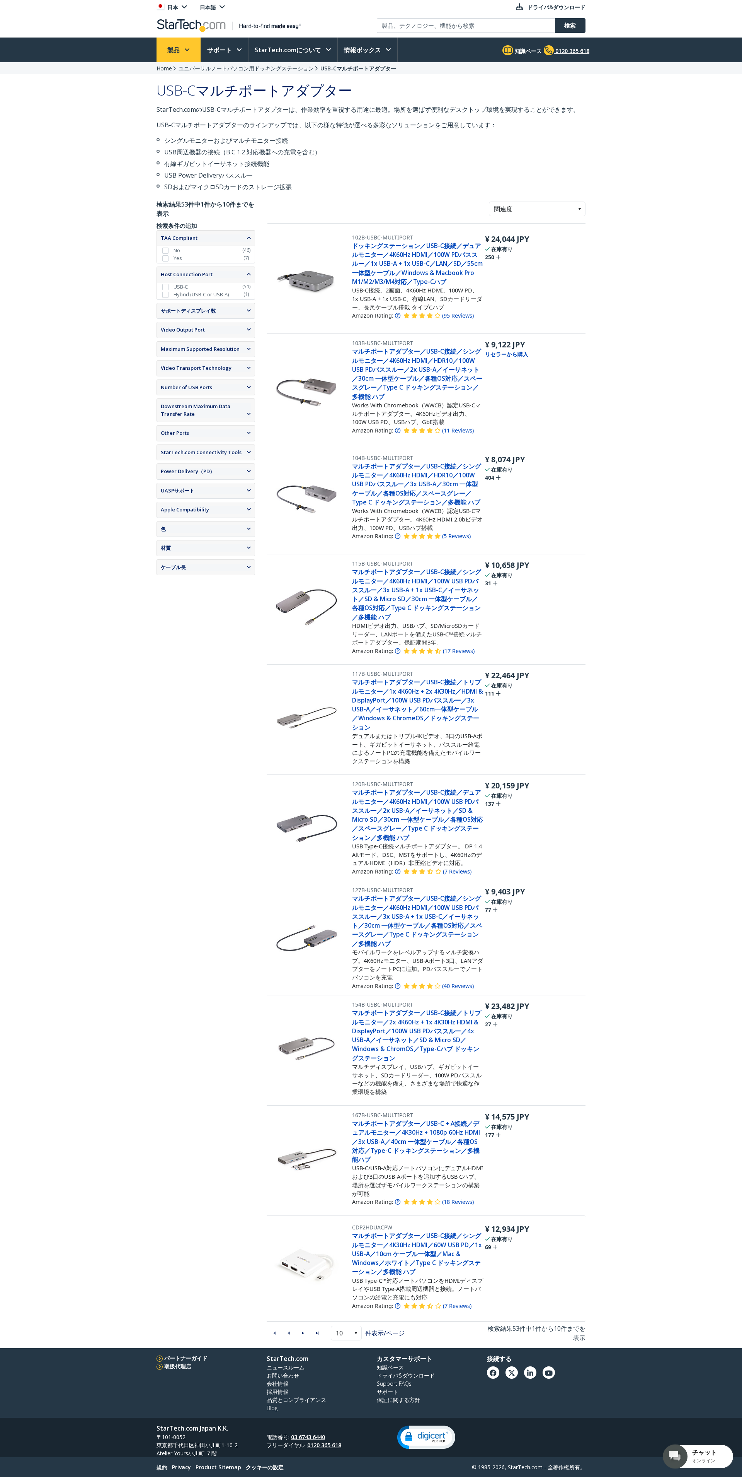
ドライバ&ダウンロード (406, 1375)
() (458, 315)
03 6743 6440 (308, 1437)
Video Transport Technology (196, 367)
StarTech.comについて (289, 50)
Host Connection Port (187, 274)
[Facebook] (493, 1372)
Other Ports (175, 432)
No (177, 250)
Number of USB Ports (186, 387)
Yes (178, 258)
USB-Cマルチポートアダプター (358, 68)
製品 (174, 50)
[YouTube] (549, 1372)
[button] (579, 209)
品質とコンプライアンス (296, 1399)
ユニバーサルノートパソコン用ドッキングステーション (246, 68)
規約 (162, 1467)
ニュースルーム (286, 1367)
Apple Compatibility (185, 509)
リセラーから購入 (506, 354)
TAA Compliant (179, 237)
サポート (220, 50)
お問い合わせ (283, 1375)
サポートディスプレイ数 (188, 310)
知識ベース (527, 51)
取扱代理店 (177, 1366)
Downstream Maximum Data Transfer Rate (195, 410)
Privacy (181, 1467)
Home (164, 68)
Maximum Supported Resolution (200, 348)
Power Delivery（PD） (188, 471)
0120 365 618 (324, 1445)
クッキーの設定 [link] (265, 1467)
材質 (166, 547)
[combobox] (537, 209)
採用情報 (277, 1391)
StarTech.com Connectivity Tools (201, 452)
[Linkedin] (530, 1372)
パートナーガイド (186, 1358)
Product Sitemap (218, 1467)
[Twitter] (511, 1372)
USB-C (181, 286)
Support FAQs (394, 1383)
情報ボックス (363, 50)
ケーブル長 (173, 567)
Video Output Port (183, 329)
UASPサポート (177, 490)
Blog (272, 1408)
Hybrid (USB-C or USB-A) (201, 294)
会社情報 (277, 1383)
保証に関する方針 (398, 1399)
